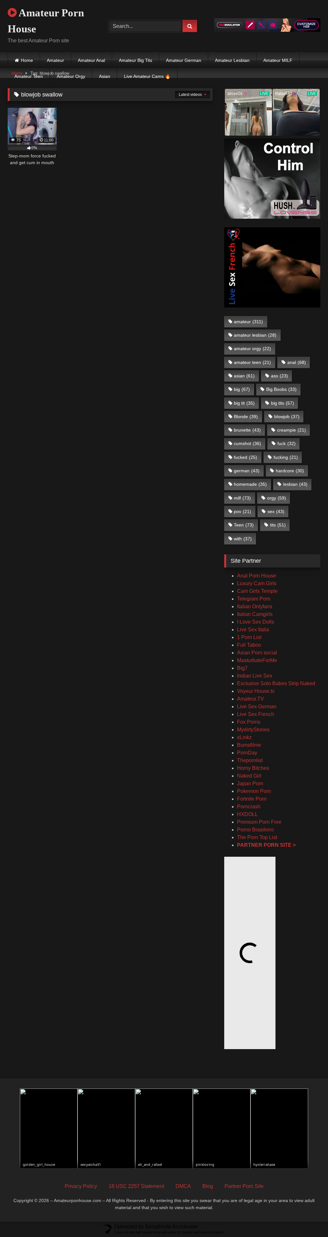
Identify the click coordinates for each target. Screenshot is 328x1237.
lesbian (295, 484)
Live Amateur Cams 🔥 (147, 76)
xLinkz (244, 737)
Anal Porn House (256, 575)
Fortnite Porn (251, 799)
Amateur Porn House (46, 21)
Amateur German (183, 60)
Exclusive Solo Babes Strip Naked (276, 683)
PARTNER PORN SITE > (266, 845)
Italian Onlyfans (254, 606)
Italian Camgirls (255, 614)
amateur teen (252, 362)
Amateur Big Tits (135, 60)
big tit (244, 403)
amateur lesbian (255, 335)
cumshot (247, 443)
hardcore (290, 470)
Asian (104, 76)
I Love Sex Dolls (255, 622)
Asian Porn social (257, 652)
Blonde (246, 416)
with (243, 538)
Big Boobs (281, 389)
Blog (207, 1186)
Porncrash (248, 806)
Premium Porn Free (259, 822)
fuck (286, 443)
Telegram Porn (253, 599)
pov (242, 511)
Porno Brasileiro (255, 829)
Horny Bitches (253, 768)
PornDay (247, 752)
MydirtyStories (253, 729)
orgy (276, 498)
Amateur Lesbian (232, 60)
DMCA (183, 1186)
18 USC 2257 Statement (136, 1186)
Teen (244, 524)
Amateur (55, 60)
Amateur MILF (277, 60)
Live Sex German (256, 706)
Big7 (242, 668)
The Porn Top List (257, 837)
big (242, 389)
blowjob (286, 416)
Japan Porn (250, 783)
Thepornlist (250, 760)
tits (278, 524)
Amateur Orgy (71, 76)
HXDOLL (247, 814)
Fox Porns (248, 722)
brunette (247, 430)
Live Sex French (255, 714)
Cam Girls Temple (258, 591)
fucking (286, 457)
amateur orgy (252, 348)
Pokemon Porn (254, 791)
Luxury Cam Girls (256, 583)
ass (279, 375)
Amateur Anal (91, 60)
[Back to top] (308, 1218)
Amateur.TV (250, 699)
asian (244, 375)
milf (242, 498)
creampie (291, 430)
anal (296, 362)
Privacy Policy (81, 1186)
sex (275, 511)
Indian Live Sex (254, 675)
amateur (248, 321)
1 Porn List (249, 637)
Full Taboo (249, 645)
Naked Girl (249, 775)
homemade (250, 484)
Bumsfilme (249, 745)
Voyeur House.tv (256, 691)
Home (27, 60)
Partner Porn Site (244, 1186)
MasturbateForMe (257, 660)
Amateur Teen (28, 76)
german (246, 470)
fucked (245, 457)
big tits (282, 403)
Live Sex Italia (253, 629)
